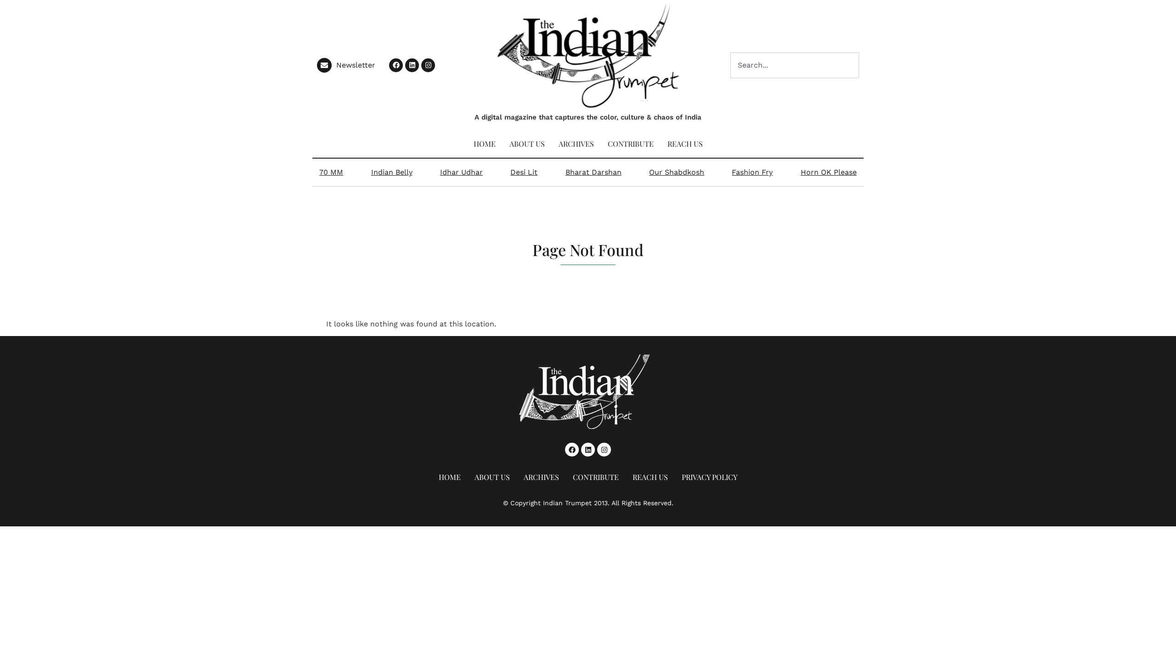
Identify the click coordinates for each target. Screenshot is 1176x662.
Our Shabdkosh (676, 172)
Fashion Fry (752, 172)
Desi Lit (523, 172)
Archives (576, 143)
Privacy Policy (709, 477)
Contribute (631, 143)
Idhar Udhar (461, 172)
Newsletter (355, 65)
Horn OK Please (829, 172)
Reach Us (685, 143)
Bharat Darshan (593, 172)
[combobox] (794, 65)
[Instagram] (428, 65)
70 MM (331, 172)
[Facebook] (396, 65)
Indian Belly (392, 172)
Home (485, 143)
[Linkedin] (412, 65)
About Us (527, 143)
